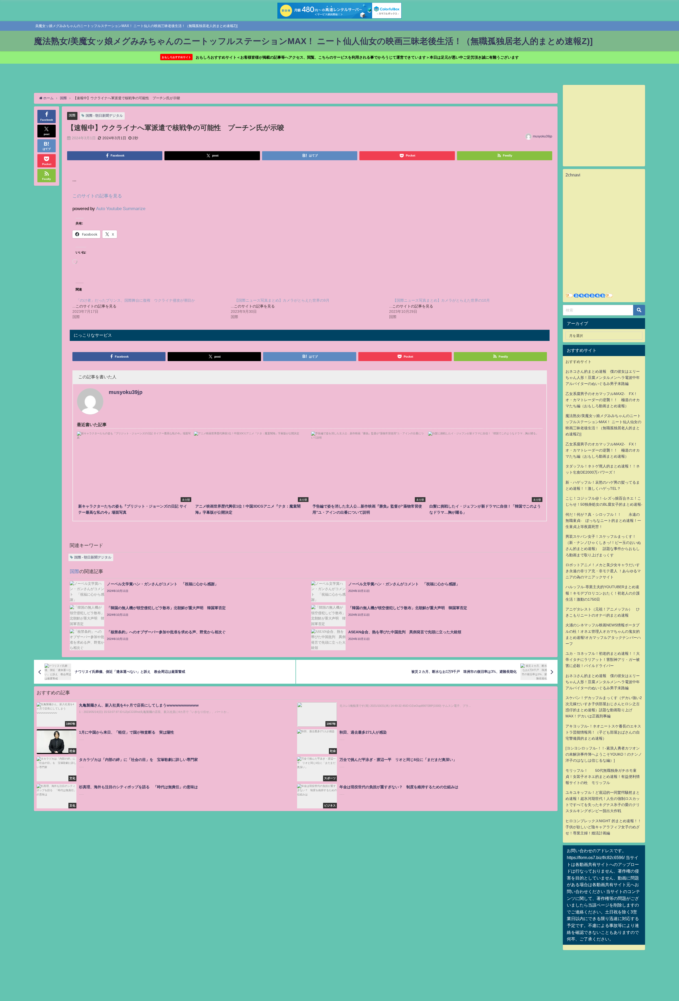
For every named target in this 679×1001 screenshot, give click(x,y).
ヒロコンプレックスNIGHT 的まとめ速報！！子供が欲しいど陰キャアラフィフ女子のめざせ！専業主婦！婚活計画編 (603, 827)
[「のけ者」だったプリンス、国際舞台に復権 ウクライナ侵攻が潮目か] (151, 308)
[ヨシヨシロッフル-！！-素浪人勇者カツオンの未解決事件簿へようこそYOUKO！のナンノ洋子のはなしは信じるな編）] (603, 754)
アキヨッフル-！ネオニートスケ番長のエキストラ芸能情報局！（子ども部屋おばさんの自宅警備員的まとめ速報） (603, 732)
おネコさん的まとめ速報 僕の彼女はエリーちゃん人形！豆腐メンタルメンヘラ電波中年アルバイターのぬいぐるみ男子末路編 (602, 377)
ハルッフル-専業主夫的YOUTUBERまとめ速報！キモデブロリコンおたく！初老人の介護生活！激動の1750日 (602, 593)
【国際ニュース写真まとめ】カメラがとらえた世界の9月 (281, 300)
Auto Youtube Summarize (120, 208)
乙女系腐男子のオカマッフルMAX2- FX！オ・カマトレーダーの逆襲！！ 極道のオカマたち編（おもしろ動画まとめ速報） (602, 400)
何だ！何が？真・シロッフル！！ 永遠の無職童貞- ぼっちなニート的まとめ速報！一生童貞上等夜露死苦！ (603, 520)
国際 (72, 115)
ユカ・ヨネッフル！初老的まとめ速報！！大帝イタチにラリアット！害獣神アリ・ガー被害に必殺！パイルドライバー (602, 660)
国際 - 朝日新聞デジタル (104, 115)
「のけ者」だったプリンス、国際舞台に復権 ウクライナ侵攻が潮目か (135, 300)
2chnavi (572, 175)
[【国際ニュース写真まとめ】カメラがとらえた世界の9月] (310, 308)
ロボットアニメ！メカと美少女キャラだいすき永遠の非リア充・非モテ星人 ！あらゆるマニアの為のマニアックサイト (603, 571)
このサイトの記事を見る (97, 195)
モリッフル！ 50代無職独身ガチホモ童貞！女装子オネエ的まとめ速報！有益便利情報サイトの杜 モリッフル (602, 777)
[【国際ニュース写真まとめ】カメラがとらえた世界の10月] (468, 308)
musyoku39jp (542, 136)
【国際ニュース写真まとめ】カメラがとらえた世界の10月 (441, 300)
